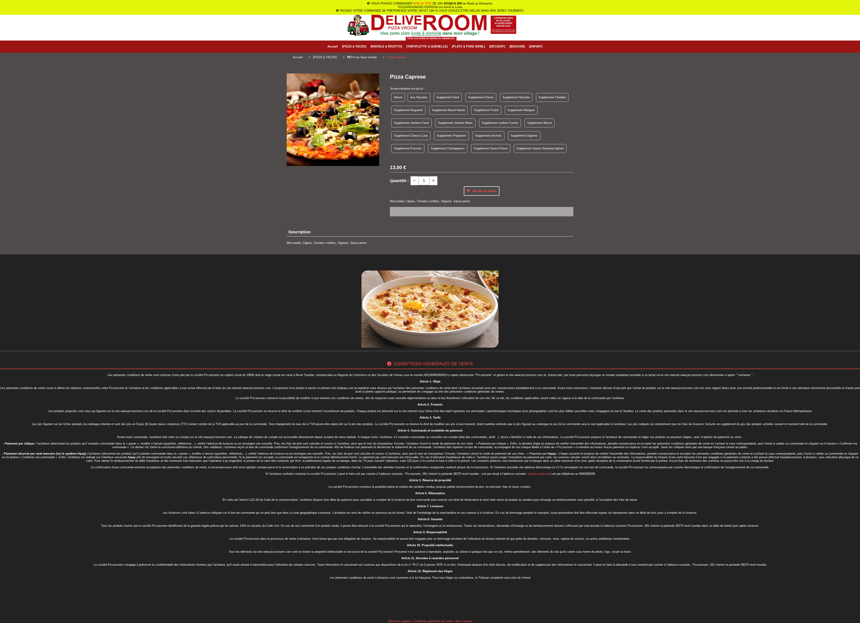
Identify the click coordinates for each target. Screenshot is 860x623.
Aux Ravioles (419, 97)
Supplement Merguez (521, 110)
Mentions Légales (399, 621)
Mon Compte (464, 621)
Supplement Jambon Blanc (455, 123)
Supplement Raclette (516, 97)
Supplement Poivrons (408, 148)
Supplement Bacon (539, 123)
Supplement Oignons (524, 135)
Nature (398, 97)
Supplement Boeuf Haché (448, 110)
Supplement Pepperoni (451, 135)
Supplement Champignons (448, 148)
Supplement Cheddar (552, 97)
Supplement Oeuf (447, 97)
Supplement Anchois (488, 135)
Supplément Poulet (486, 110)
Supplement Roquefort (408, 110)
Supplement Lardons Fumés (500, 123)
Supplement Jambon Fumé (411, 123)
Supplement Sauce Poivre (490, 148)
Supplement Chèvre (481, 97)
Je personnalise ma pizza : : (408, 88)
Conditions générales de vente (433, 621)
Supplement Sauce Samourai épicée (540, 148)
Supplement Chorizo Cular (411, 135)
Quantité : (399, 180)
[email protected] (539, 473)
